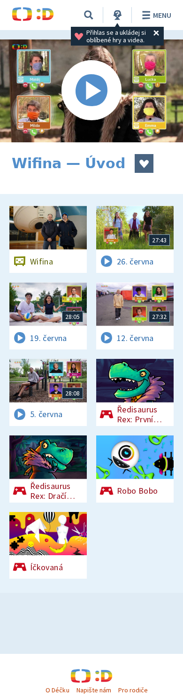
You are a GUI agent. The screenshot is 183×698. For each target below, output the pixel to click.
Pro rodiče (133, 690)
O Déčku (57, 690)
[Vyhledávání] (89, 15)
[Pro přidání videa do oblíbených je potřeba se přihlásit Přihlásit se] (144, 163)
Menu (162, 15)
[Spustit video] (91, 90)
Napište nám (93, 690)
